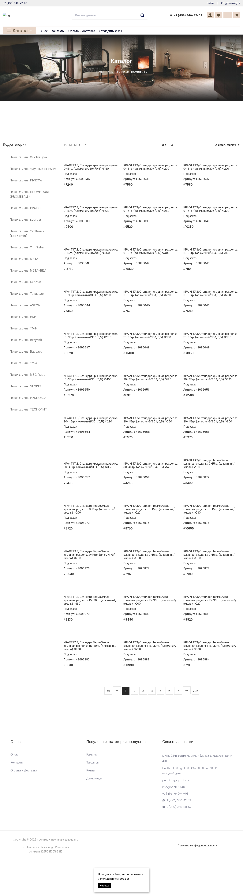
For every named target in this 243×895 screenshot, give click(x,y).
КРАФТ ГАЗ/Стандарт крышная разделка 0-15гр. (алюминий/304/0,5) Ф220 (210, 167)
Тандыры (92, 762)
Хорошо (105, 885)
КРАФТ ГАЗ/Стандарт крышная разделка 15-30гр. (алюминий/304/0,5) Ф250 (91, 335)
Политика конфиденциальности (197, 845)
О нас (44, 31)
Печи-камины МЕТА (24, 259)
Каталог (21, 30)
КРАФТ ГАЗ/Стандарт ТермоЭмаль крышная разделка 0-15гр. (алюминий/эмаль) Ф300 (149, 554)
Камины (92, 754)
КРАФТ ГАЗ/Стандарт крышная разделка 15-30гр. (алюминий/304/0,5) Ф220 (150, 293)
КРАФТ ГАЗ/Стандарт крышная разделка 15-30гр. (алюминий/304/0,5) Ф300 (150, 335)
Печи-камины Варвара (26, 351)
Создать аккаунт (230, 3)
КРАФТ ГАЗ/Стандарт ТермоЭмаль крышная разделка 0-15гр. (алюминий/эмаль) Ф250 (89, 554)
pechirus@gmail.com (177, 780)
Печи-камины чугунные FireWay (33, 169)
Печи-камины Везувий (26, 340)
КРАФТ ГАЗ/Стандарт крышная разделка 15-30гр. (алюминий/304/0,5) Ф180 (210, 251)
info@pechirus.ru (173, 787)
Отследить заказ (110, 31)
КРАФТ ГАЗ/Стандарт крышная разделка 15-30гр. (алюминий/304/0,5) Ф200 (91, 293)
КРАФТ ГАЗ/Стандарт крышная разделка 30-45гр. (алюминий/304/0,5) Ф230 (91, 419)
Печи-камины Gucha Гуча (28, 157)
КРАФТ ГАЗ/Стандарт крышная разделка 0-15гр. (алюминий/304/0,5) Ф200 (150, 167)
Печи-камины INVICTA (26, 180)
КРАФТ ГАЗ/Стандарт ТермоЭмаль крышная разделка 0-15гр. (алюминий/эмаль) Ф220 (149, 509)
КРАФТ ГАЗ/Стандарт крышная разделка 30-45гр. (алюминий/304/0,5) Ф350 (91, 465)
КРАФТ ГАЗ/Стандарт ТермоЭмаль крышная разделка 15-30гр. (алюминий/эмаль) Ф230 (90, 645)
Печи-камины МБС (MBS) (28, 375)
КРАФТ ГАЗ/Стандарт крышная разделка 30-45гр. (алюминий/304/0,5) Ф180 (150, 377)
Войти (210, 3)
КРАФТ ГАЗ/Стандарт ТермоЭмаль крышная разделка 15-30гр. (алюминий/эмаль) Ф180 (90, 600)
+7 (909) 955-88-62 (178, 807)
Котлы (90, 770)
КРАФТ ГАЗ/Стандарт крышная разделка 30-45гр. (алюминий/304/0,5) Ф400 (150, 465)
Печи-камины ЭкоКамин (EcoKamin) (27, 233)
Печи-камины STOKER (26, 386)
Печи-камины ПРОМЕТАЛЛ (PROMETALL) (29, 194)
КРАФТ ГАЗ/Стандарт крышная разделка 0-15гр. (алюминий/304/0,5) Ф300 (210, 209)
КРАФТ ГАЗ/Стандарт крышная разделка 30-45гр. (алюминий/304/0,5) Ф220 (210, 377)
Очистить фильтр (225, 145)
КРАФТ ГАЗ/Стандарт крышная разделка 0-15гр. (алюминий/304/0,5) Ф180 (91, 167)
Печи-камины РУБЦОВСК (28, 398)
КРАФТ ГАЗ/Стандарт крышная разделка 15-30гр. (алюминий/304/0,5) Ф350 (210, 335)
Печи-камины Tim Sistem (28, 247)
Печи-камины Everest (25, 219)
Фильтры (70, 145)
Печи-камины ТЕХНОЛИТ (28, 409)
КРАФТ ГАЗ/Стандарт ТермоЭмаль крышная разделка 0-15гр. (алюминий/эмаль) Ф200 (89, 509)
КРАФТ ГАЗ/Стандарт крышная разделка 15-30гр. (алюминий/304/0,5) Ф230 (210, 293)
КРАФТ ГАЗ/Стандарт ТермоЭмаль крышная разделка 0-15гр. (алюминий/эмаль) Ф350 (209, 554)
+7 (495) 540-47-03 (188, 15)
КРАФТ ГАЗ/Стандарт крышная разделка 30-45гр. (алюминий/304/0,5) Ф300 (210, 419)
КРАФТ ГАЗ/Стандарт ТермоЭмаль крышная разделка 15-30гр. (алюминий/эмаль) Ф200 (149, 600)
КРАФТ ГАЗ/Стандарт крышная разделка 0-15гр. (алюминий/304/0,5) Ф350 (91, 251)
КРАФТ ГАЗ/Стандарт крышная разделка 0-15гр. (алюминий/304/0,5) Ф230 (91, 209)
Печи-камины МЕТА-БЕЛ (28, 270)
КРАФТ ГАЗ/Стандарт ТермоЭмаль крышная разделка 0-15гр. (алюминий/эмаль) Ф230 (209, 509)
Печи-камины (107, 72)
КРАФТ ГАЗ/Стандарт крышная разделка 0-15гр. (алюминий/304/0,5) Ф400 (150, 251)
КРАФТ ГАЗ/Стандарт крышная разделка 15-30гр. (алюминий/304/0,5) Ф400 (91, 377)
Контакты (58, 31)
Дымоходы (94, 778)
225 (195, 691)
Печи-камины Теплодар (27, 294)
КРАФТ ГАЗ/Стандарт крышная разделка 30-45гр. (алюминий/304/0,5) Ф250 (150, 419)
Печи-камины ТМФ (23, 328)
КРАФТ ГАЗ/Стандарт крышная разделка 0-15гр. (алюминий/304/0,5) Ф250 (150, 209)
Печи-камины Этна (23, 363)
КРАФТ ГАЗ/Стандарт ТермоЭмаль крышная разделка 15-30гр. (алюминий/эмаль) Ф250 (149, 645)
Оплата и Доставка (81, 31)
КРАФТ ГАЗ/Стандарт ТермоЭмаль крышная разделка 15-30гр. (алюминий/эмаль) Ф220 (209, 600)
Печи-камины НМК (23, 317)
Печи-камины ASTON (25, 305)
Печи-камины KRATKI (25, 208)
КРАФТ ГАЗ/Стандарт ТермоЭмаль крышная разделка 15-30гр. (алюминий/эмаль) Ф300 (209, 645)
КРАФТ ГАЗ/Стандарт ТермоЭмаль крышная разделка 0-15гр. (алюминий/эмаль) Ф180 (209, 463)
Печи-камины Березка (26, 282)
